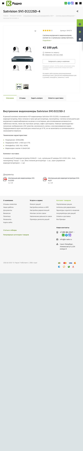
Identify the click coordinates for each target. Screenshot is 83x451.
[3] (48, 30)
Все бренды (60, 219)
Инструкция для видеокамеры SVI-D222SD (21, 179)
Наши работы (8, 207)
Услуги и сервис (36, 200)
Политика (6, 216)
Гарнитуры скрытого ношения (67, 210)
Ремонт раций (35, 204)
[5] (52, 30)
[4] (50, 30)
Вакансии (6, 213)
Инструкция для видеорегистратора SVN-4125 (64, 179)
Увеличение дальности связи (41, 216)
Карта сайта (7, 222)
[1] (44, 30)
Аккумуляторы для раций (66, 213)
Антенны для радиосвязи (65, 207)
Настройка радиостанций (39, 210)
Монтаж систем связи (38, 213)
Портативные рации (64, 204)
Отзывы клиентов (10, 204)
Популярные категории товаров (16, 235)
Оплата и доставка (63, 216)
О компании (8, 200)
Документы (7, 210)
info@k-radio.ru (66, 239)
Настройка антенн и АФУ (39, 207)
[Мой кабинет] (76, 3)
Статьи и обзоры (10, 230)
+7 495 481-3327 (66, 232)
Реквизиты (7, 219)
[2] (46, 30)
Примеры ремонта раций (39, 219)
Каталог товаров (63, 200)
